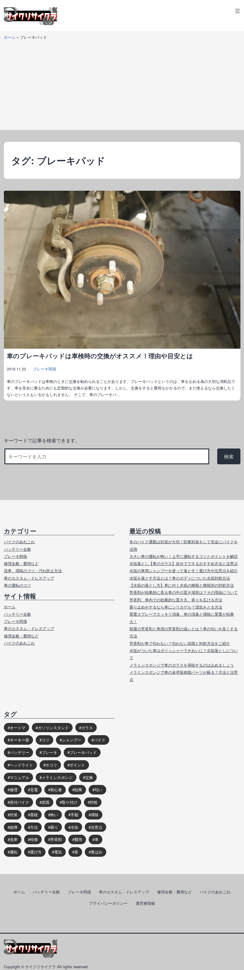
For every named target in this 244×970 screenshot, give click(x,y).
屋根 (34, 814)
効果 (78, 789)
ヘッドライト (21, 765)
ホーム (9, 37)
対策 (14, 814)
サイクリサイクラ (40, 966)
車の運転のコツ (17, 585)
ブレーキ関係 (44, 369)
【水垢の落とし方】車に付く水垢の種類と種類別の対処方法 (181, 585)
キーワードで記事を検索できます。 (42, 440)
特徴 (34, 839)
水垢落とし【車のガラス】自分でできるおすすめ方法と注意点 (183, 563)
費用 (78, 839)
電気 (58, 852)
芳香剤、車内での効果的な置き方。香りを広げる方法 (175, 600)
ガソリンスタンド (53, 727)
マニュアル (19, 777)
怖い (54, 814)
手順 (74, 814)
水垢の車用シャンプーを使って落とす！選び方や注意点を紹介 (183, 570)
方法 (34, 827)
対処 (94, 802)
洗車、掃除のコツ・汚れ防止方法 (33, 570)
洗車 (14, 839)
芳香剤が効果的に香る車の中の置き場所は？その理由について (183, 592)
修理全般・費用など (21, 563)
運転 (14, 852)
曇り (54, 827)
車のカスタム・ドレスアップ (29, 578)
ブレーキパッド (83, 752)
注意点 (96, 827)
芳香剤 (56, 839)
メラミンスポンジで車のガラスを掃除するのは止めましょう (181, 665)
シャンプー (71, 740)
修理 (14, 789)
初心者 (56, 789)
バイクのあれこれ (19, 541)
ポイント (77, 765)
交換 (89, 777)
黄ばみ (96, 852)
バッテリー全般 (17, 549)
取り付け (69, 802)
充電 (34, 789)
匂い (98, 789)
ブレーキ (49, 752)
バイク (99, 740)
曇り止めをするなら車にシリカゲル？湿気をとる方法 (175, 607)
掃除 (94, 814)
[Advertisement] (122, 88)
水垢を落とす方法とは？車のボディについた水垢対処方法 (179, 578)
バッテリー (19, 752)
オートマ (17, 727)
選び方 (36, 852)
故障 (14, 827)
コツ (45, 740)
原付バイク (19, 802)
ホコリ (51, 765)
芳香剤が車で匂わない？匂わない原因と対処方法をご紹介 (179, 643)
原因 (45, 802)
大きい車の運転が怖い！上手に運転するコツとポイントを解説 (183, 556)
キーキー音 (19, 740)
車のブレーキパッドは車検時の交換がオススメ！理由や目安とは (100, 355)
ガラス (87, 727)
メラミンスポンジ (57, 777)
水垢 (74, 827)
